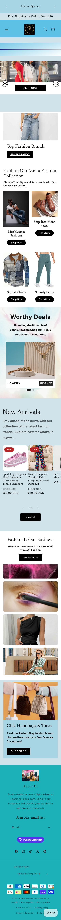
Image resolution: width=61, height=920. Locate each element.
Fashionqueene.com (28, 898)
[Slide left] (23, 507)
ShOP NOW (30, 88)
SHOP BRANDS (20, 154)
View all (30, 517)
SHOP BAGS (18, 751)
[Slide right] (38, 507)
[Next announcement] (54, 6)
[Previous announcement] (6, 6)
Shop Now (16, 242)
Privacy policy (43, 902)
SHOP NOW (46, 383)
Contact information (25, 913)
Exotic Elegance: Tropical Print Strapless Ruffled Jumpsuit (38, 479)
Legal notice (42, 913)
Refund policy (27, 902)
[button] (7, 29)
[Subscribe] (49, 827)
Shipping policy (42, 908)
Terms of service (23, 908)
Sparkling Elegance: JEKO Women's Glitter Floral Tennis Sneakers (15, 479)
